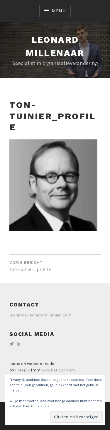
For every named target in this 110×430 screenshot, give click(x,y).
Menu (59, 11)
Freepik (22, 370)
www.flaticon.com (58, 370)
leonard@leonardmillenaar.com (40, 315)
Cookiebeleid (42, 406)
